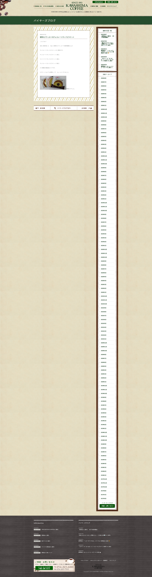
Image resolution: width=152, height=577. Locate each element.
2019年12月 (104, 385)
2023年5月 (103, 230)
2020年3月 (103, 374)
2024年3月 (103, 191)
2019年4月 (103, 417)
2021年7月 (103, 315)
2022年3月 (103, 284)
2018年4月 (103, 463)
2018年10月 (104, 440)
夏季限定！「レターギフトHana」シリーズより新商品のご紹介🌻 (107, 51)
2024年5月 (103, 183)
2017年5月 (103, 498)
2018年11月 (104, 436)
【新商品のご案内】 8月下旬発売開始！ (107, 36)
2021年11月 (104, 300)
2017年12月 (104, 479)
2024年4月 (103, 187)
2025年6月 (103, 132)
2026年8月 (103, 78)
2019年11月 (104, 389)
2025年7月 (103, 128)
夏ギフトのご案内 (46, 541)
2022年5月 (103, 276)
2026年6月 (103, 86)
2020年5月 (103, 366)
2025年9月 (103, 121)
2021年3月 (103, 331)
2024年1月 (103, 199)
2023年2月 (103, 241)
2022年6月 (103, 272)
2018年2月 (103, 471)
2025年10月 (104, 117)
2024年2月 (103, 195)
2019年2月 (103, 424)
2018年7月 (103, 452)
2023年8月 (103, 218)
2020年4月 (103, 370)
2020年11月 (104, 346)
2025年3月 (103, 144)
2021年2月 (103, 335)
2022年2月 (103, 288)
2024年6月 (103, 179)
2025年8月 (103, 125)
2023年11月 (104, 206)
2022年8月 (103, 265)
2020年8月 (103, 354)
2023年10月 (104, 210)
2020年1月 (103, 381)
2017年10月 (104, 487)
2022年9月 (103, 261)
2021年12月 (104, 296)
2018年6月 (103, 455)
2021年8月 (103, 311)
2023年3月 (103, 237)
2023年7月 (103, 222)
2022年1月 (103, 292)
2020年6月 (103, 362)
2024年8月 (103, 171)
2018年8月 (103, 448)
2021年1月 (103, 339)
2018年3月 (103, 467)
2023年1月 (103, 245)
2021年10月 (104, 304)
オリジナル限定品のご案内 (48, 546)
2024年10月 (104, 163)
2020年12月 (104, 343)
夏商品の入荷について (47, 552)
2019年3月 (103, 420)
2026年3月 (103, 97)
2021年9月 (103, 308)
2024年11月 (104, 160)
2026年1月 (103, 105)
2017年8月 (103, 490)
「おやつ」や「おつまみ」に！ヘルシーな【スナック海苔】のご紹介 (107, 58)
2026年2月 (103, 101)
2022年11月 (104, 253)
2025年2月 (103, 148)
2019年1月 (103, 428)
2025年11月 (104, 113)
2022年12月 (104, 249)
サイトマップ (113, 560)
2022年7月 (103, 269)
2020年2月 (103, 378)
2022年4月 (103, 280)
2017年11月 (104, 483)
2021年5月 (103, 323)
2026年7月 (103, 82)
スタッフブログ (84, 560)
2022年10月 (104, 257)
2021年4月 (103, 327)
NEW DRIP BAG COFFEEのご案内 (50, 529)
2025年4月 (103, 140)
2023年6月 (103, 226)
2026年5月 (103, 90)
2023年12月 (104, 202)
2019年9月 (103, 397)
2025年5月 (103, 136)
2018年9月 (103, 444)
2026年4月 (103, 93)
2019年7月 (103, 405)
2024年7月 (103, 175)
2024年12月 (104, 156)
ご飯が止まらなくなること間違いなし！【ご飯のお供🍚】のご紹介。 (107, 43)
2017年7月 (103, 494)
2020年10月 (104, 350)
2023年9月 (103, 214)
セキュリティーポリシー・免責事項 (98, 560)
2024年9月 (103, 167)
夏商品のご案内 (45, 535)
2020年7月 (103, 358)
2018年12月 (104, 432)
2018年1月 (103, 475)
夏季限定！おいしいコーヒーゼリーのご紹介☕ (107, 66)
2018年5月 (103, 459)
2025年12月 (104, 109)
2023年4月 (103, 234)
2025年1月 (103, 152)
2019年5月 (103, 413)
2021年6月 (103, 319)
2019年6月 (103, 409)
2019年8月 (103, 401)
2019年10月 (104, 393)
